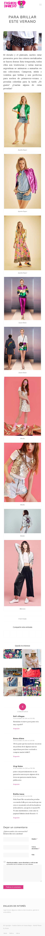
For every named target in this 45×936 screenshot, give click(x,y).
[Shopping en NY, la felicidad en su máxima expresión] (12, 672)
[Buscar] (35, 4)
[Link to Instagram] (26, 931)
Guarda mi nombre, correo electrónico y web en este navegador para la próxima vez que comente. (22, 863)
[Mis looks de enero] (31, 691)
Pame (24, 619)
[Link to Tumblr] (36, 931)
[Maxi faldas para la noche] (31, 672)
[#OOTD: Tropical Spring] (12, 654)
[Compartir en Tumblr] (32, 634)
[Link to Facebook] (29, 931)
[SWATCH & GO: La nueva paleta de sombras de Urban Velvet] (12, 691)
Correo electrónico (35, 848)
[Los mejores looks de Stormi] (31, 658)
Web (33, 855)
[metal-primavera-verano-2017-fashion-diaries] (22, 41)
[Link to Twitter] (22, 931)
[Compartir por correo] (38, 634)
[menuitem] (35, 4)
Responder (16, 728)
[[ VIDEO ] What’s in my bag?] (31, 682)
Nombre (35, 839)
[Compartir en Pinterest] (26, 634)
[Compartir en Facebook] (6, 634)
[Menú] (40, 4)
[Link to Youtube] (33, 931)
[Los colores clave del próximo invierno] (12, 682)
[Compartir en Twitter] (13, 634)
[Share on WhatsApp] (19, 634)
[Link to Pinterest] (40, 931)
